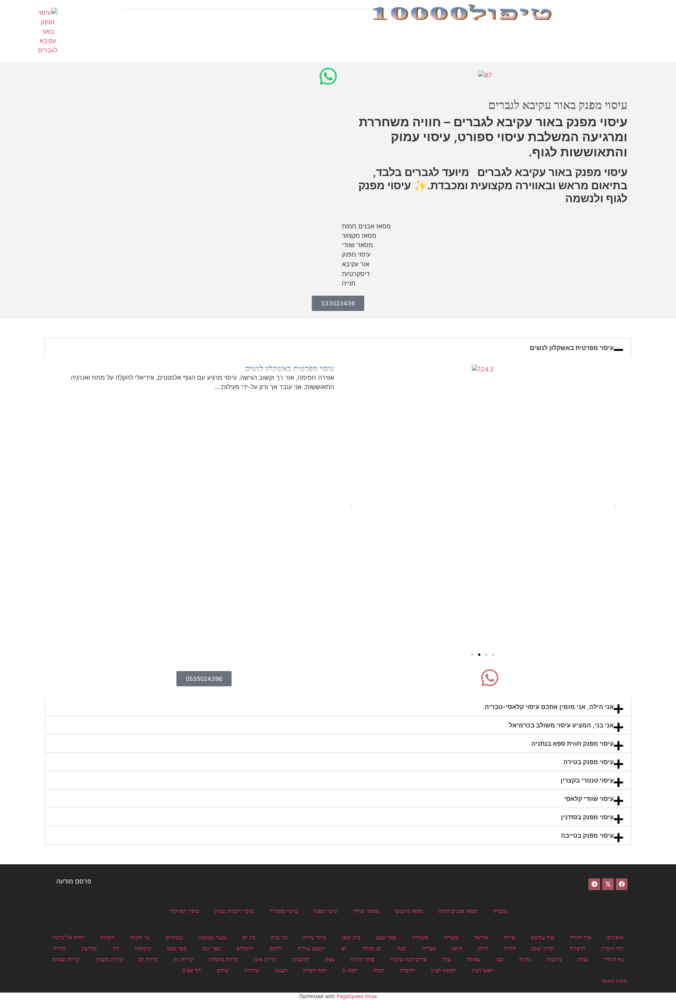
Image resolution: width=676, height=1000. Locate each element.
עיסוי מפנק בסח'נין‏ (587, 548)
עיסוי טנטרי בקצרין (587, 511)
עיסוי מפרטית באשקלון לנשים (572, 348)
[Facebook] (621, 884)
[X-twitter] (608, 884)
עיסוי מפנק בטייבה (587, 567)
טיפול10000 (461, 13)
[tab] (338, 347)
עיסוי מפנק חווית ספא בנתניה (572, 475)
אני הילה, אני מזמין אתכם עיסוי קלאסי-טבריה (549, 438)
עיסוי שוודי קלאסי (589, 530)
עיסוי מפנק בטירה (588, 493)
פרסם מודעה (73, 881)
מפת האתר (614, 980)
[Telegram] (594, 884)
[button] (351, 369)
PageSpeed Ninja (357, 996)
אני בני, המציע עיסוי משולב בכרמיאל (561, 456)
